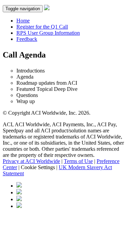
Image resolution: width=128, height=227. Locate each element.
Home (23, 20)
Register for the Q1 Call (42, 27)
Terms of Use (78, 161)
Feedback (26, 39)
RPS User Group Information (48, 33)
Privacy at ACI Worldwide (31, 161)
